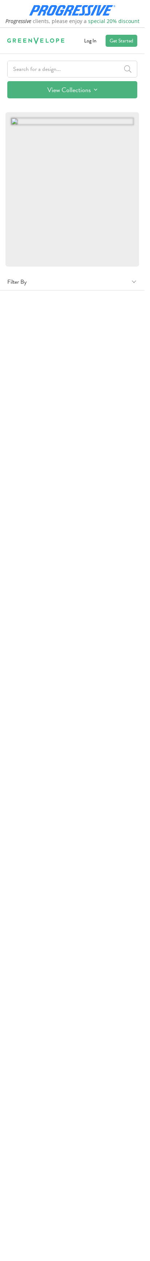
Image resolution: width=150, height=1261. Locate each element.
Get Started (121, 41)
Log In (90, 41)
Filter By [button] (17, 282)
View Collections (69, 90)
